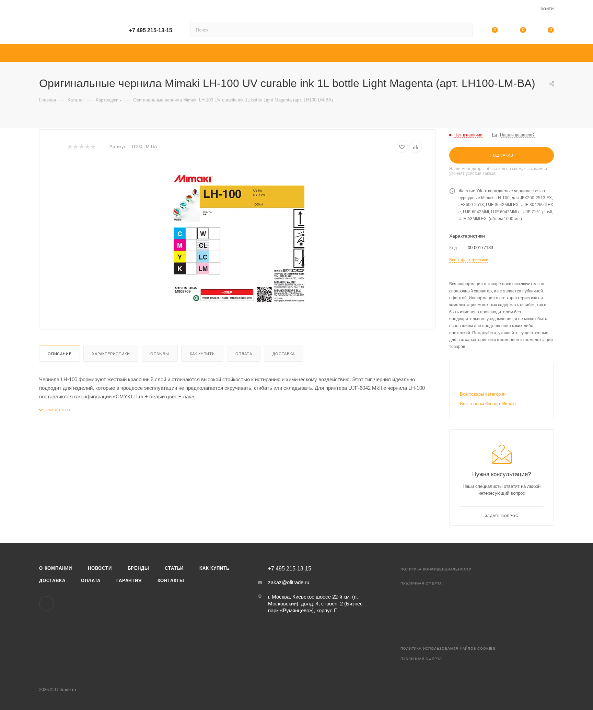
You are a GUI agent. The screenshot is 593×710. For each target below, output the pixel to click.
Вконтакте (46, 603)
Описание (59, 354)
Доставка (283, 354)
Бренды (138, 568)
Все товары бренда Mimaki (488, 403)
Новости (100, 568)
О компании (55, 568)
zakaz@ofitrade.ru (288, 582)
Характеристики (111, 354)
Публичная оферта (421, 583)
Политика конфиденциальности (436, 569)
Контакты (171, 580)
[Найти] (464, 30)
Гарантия (128, 580)
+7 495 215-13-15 (150, 30)
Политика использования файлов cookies (448, 648)
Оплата (243, 354)
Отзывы (159, 354)
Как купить (202, 354)
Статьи (174, 568)
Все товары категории (482, 394)
